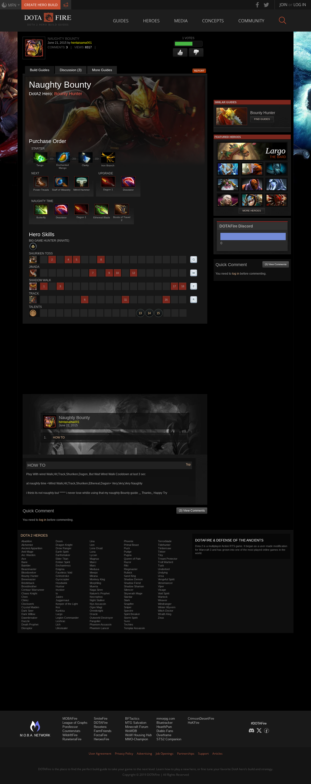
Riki (126, 565)
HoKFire (193, 723)
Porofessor (70, 727)
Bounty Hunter (68, 93)
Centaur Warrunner (32, 589)
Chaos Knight (29, 593)
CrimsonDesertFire (201, 718)
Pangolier (95, 621)
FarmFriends (103, 731)
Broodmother (29, 586)
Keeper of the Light (67, 603)
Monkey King (97, 579)
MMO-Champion (136, 739)
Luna (92, 551)
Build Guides (39, 70)
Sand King (130, 575)
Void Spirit (163, 593)
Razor (127, 562)
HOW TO (59, 437)
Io (57, 593)
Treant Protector (167, 558)
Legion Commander (67, 617)
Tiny (160, 555)
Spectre (128, 610)
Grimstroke (62, 575)
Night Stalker (97, 600)
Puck (127, 548)
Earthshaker (63, 555)
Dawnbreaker (29, 617)
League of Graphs (74, 723)
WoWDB (131, 731)
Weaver (162, 600)
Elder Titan (62, 558)
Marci (93, 562)
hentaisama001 (81, 42)
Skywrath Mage (133, 593)
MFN (12, 5)
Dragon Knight (64, 544)
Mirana (94, 575)
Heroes (151, 21)
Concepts (213, 21)
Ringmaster (131, 569)
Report (199, 70)
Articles (217, 753)
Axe (23, 558)
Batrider (26, 565)
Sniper (127, 607)
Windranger (165, 603)
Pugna (127, 555)
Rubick (128, 572)
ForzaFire (100, 735)
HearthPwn (164, 727)
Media (181, 21)
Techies (128, 624)
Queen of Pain (132, 558)
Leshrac (60, 621)
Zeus (161, 617)
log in (42, 520)
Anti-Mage (27, 551)
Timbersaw (164, 548)
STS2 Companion (168, 739)
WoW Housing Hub (138, 735)
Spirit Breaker (132, 614)
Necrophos (96, 596)
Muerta (94, 586)
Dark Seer (27, 610)
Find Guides (262, 119)
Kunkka (60, 610)
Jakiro (59, 596)
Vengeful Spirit (166, 579)
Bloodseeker (28, 572)
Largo (59, 614)
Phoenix (128, 541)
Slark (127, 600)
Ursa (161, 575)
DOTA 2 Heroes (34, 535)
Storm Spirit (131, 617)
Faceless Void (64, 572)
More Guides (102, 70)
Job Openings (164, 753)
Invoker (60, 589)
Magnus (94, 558)
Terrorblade (165, 541)
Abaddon (26, 541)
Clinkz (25, 600)
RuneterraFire (71, 739)
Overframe (163, 735)
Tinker (161, 551)
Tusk (161, 565)
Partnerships (185, 753)
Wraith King (164, 614)
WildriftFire (70, 735)
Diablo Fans (164, 731)
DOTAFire (101, 723)
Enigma (60, 569)
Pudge (127, 551)
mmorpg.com (165, 718)
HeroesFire (101, 739)
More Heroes (251, 210)
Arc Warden (28, 555)
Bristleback (28, 583)
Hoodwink (61, 583)
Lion (92, 544)
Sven (127, 621)
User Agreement (100, 753)
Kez (58, 607)
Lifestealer (62, 628)
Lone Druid (96, 548)
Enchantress (63, 565)
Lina (92, 541)
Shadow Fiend (132, 583)
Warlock (163, 596)
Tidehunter (164, 544)
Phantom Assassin (101, 624)
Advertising (144, 753)
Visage (162, 589)
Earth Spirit (62, 551)
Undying (163, 572)
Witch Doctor (165, 610)
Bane (24, 562)
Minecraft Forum (136, 727)
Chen (24, 596)
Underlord (164, 569)
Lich (58, 624)
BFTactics (132, 718)
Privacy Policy (124, 753)
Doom (59, 541)
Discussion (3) (71, 70)
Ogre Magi (96, 607)
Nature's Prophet (100, 593)
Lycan (93, 555)
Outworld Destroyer (101, 617)
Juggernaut (62, 600)
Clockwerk (27, 603)
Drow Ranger (63, 548)
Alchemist (27, 544)
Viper (161, 586)
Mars (93, 565)
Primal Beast (131, 544)
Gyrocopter (62, 579)
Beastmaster (28, 569)
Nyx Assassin (98, 603)
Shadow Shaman (134, 586)
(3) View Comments (192, 510)
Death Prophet (29, 624)
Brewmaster (28, 579)
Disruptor (26, 628)
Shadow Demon (133, 579)
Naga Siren (96, 589)
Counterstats (71, 731)
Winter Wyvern (166, 607)
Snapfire (129, 603)
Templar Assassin (134, 628)
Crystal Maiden (30, 607)
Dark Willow (28, 614)
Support (203, 753)
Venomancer (165, 583)
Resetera (100, 727)
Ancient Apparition (31, 548)
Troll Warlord (165, 562)
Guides (121, 21)
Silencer (128, 589)
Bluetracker (164, 723)
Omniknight (96, 610)
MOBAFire (69, 718)
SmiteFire (100, 718)
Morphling (95, 583)
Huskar (60, 586)
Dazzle (25, 621)
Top (188, 464)
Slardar (128, 596)
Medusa (94, 569)
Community (251, 21)
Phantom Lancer (99, 628)
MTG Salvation (135, 723)
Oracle (94, 614)
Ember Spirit (63, 562)
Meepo (94, 572)
